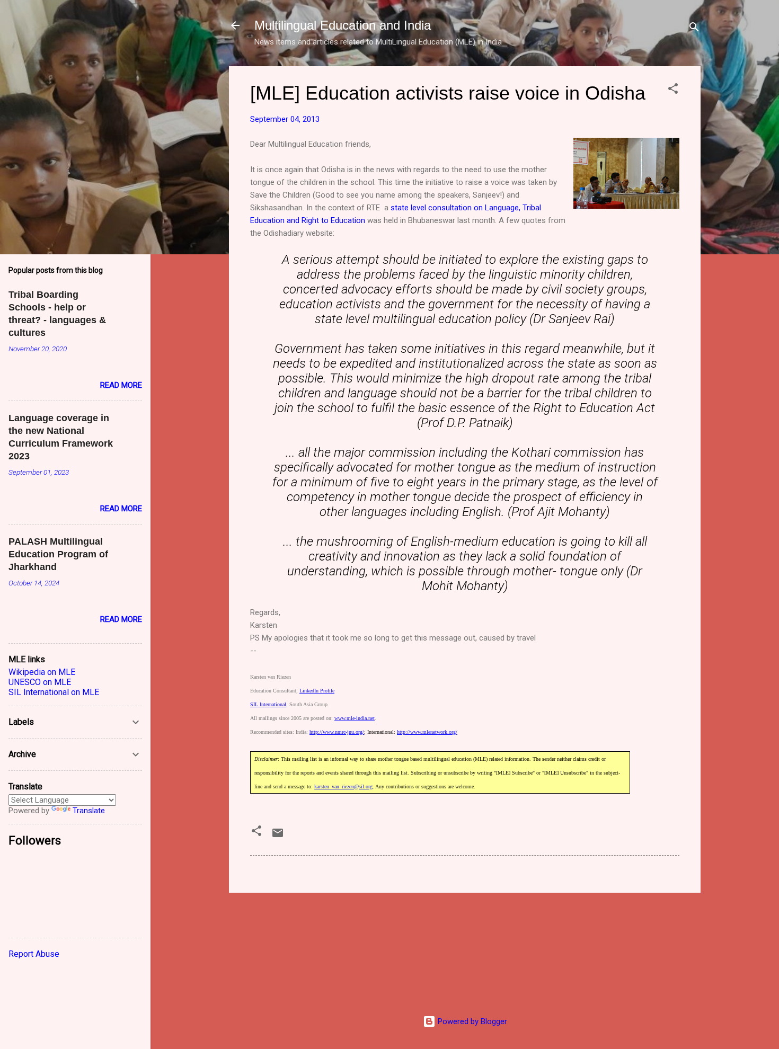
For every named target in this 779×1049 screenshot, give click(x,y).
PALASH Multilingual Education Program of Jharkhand (58, 554)
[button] (673, 90)
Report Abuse (33, 954)
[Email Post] (277, 836)
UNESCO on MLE (39, 682)
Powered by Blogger (471, 1021)
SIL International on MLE (53, 692)
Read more (121, 385)
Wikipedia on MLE (41, 672)
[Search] (694, 29)
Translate (89, 810)
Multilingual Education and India (342, 25)
